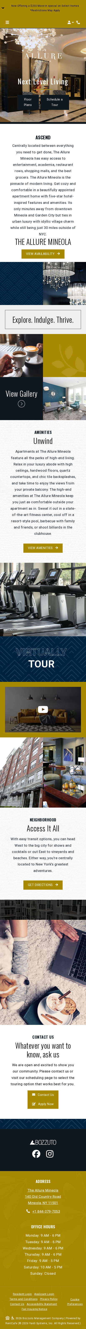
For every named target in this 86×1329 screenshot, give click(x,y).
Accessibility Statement (42, 1304)
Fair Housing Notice (34, 1309)
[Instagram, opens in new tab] (49, 1155)
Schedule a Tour (58, 102)
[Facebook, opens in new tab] (36, 1155)
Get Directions (41, 885)
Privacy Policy (49, 1299)
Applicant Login (44, 1294)
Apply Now (47, 1104)
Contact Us (45, 1095)
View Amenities (41, 548)
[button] (43, 8)
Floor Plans (28, 102)
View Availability (41, 254)
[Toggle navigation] (7, 22)
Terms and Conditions (24, 1299)
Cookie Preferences (75, 1302)
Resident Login (22, 1294)
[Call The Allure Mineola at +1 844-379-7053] (78, 22)
